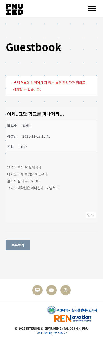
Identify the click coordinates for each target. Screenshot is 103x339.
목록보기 (17, 244)
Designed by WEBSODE (51, 332)
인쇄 (90, 215)
